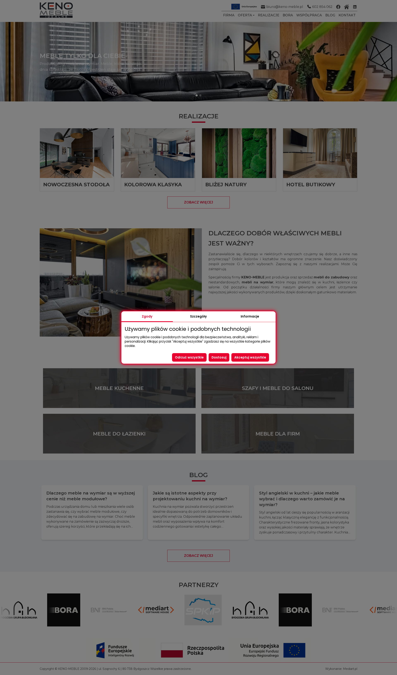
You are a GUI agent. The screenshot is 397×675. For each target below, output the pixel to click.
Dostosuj (219, 357)
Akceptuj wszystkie (250, 357)
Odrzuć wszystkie (189, 357)
